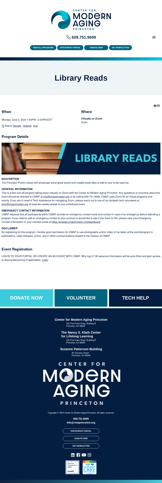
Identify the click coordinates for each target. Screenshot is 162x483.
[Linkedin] (72, 455)
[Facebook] (78, 455)
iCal (35, 126)
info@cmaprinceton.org (56, 196)
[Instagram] (89, 455)
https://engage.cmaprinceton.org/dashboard (76, 222)
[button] (153, 37)
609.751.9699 (81, 418)
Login (45, 260)
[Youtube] (84, 455)
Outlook (27, 126)
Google (17, 126)
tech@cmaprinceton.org (15, 204)
